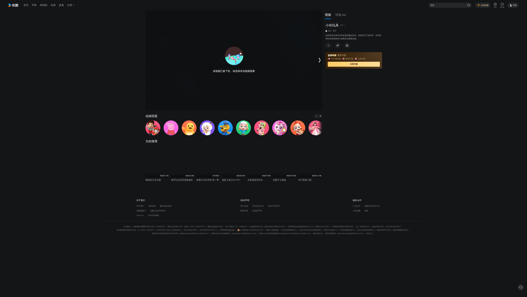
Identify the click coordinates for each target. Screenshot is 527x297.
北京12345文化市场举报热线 (310, 230)
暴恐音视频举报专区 (400, 230)
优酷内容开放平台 (372, 206)
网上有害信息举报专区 (366, 230)
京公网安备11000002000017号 (251, 230)
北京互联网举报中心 (289, 230)
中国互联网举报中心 (347, 230)
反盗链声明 (257, 211)
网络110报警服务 (272, 230)
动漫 (53, 5)
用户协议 (244, 206)
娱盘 (366, 211)
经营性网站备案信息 (227, 230)
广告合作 (356, 206)
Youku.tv (140, 215)
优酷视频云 (141, 211)
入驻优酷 (356, 211)
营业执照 (127, 227)
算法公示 (369, 233)
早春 (34, 5)
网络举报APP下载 (383, 230)
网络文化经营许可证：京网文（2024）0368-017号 (186, 227)
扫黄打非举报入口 (330, 230)
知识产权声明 (273, 206)
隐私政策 (244, 211)
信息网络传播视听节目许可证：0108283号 (149, 227)
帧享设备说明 (165, 206)
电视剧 (43, 5)
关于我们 (140, 206)
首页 (25, 5)
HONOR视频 (153, 215)
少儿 (61, 5)
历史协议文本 (258, 206)
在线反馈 (152, 206)
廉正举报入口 (318, 233)
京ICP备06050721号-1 (208, 230)
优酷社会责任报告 (157, 211)
